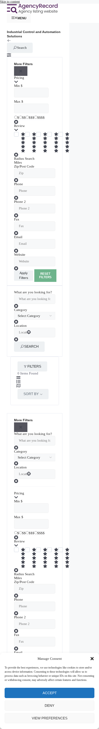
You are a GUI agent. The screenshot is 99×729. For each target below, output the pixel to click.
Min (17, 86)
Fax (16, 219)
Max (17, 101)
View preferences (49, 718)
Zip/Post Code (24, 166)
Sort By (31, 394)
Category (20, 310)
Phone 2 (20, 202)
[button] (92, 658)
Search (22, 48)
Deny (49, 705)
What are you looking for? (33, 292)
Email (18, 237)
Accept (50, 693)
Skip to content (10, 1)
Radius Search (24, 158)
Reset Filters (45, 275)
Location (20, 325)
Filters (34, 366)
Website (19, 254)
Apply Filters (23, 275)
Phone (18, 184)
